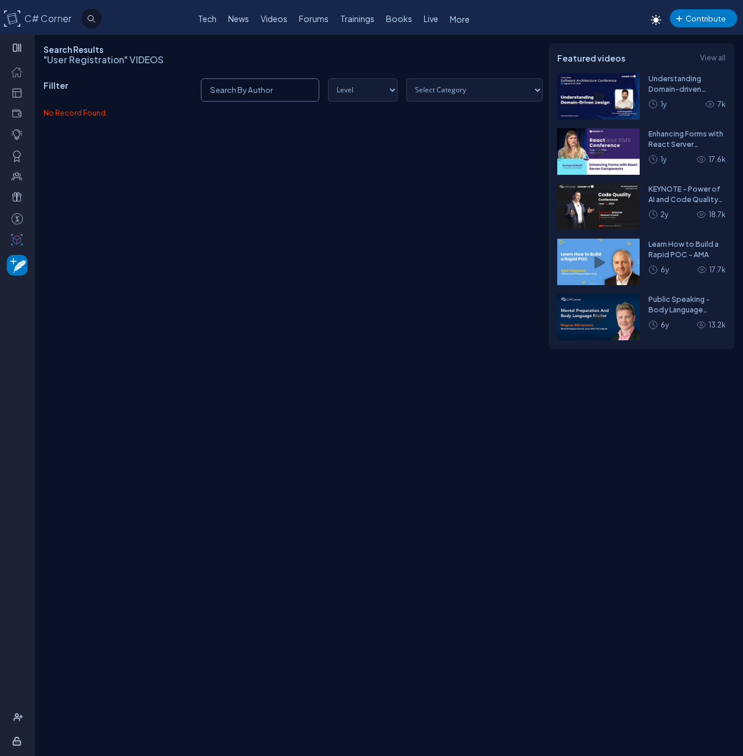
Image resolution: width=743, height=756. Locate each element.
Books (399, 18)
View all (713, 57)
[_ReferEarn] (19, 197)
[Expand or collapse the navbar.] (18, 48)
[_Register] (19, 717)
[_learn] (19, 134)
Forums (314, 18)
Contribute (706, 18)
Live (431, 18)
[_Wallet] (19, 113)
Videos (274, 18)
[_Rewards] (19, 218)
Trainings (357, 18)
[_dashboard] (19, 92)
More (460, 19)
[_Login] (19, 740)
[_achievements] (19, 155)
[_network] (19, 176)
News (238, 18)
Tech (207, 18)
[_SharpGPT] (19, 239)
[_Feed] (19, 71)
